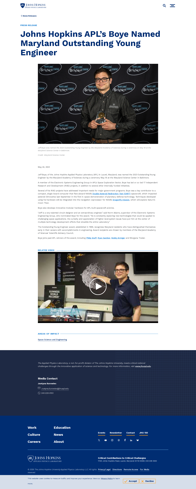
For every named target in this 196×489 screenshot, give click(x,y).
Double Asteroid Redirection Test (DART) (111, 194)
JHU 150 (143, 432)
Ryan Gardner (104, 238)
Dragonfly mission (121, 200)
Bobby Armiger (118, 238)
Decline (149, 481)
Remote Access (131, 469)
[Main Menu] (173, 6)
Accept (133, 481)
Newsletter (116, 432)
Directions (117, 469)
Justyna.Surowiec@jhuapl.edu (55, 388)
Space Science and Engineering (52, 339)
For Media (144, 469)
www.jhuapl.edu (143, 366)
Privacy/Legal (104, 469)
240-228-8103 (47, 393)
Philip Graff (91, 238)
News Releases (30, 16)
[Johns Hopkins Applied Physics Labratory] (45, 466)
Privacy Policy (107, 478)
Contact (130, 432)
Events (101, 432)
